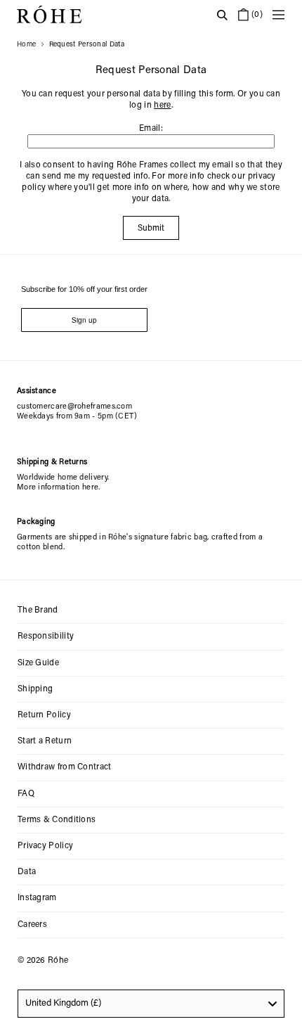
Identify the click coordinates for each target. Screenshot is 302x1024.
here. (91, 488)
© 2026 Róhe (43, 960)
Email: (151, 128)
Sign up (84, 320)
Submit (151, 228)
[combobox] (151, 1004)
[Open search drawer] (222, 15)
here (162, 105)
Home (26, 45)
